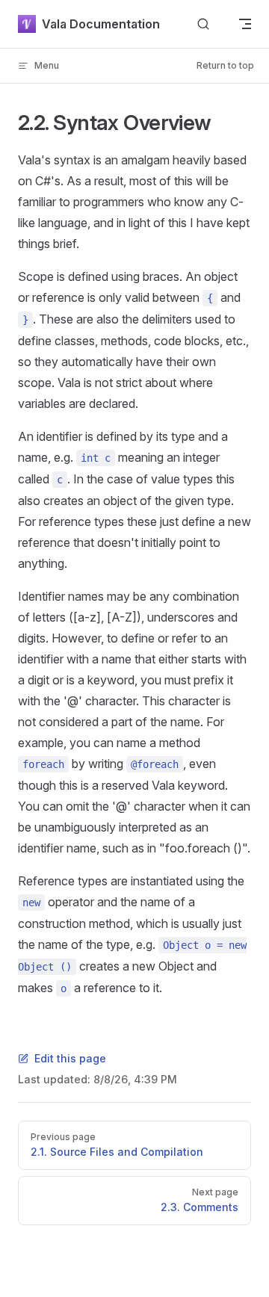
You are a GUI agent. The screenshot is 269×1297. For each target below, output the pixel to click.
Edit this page (70, 1058)
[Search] (203, 24)
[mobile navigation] (245, 24)
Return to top (225, 65)
